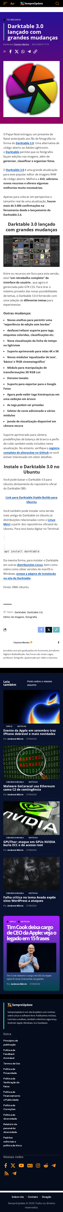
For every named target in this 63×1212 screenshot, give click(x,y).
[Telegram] (54, 1166)
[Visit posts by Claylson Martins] (7, 642)
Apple (13, 922)
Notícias (25, 922)
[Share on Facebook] (10, 51)
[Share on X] (16, 51)
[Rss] (6, 1173)
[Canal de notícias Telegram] (14, 1173)
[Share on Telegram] (29, 51)
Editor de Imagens (13, 617)
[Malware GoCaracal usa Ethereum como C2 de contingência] (31, 762)
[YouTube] (21, 1166)
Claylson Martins (21, 44)
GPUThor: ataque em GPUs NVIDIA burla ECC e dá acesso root (29, 843)
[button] (6, 3)
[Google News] (30, 1166)
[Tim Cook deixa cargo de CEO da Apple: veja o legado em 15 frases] (31, 957)
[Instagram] (38, 1166)
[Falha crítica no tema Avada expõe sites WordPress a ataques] (31, 873)
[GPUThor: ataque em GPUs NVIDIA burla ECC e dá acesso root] (31, 818)
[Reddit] (46, 1166)
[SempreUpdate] (31, 3)
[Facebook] (58, 643)
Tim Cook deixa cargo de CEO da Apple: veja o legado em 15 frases (31, 932)
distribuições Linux (30, 565)
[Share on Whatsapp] (23, 51)
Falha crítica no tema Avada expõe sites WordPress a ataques (29, 899)
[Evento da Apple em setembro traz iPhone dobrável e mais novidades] (31, 707)
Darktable (12, 152)
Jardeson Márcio (19, 984)
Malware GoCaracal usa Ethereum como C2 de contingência (29, 787)
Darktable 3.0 (25, 143)
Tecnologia (14, 20)
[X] (13, 1166)
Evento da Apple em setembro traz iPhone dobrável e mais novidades (29, 732)
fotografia (31, 617)
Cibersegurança (15, 782)
